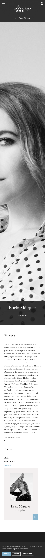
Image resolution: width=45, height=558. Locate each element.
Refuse (16, 554)
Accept (6, 554)
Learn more (27, 554)
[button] (3, 3)
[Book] (35, 517)
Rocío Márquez (24, 18)
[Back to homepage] (22, 9)
